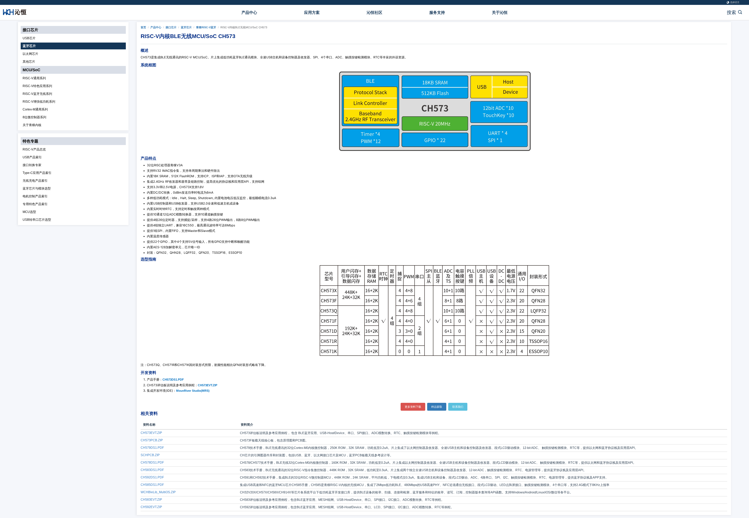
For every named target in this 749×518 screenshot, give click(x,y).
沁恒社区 (374, 12)
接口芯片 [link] (171, 27)
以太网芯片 (30, 53)
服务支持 (437, 12)
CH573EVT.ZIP (207, 385)
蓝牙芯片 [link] (186, 27)
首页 (143, 27)
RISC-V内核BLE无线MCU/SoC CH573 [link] (243, 27)
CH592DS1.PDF (152, 477)
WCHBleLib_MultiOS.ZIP (158, 492)
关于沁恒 (500, 12)
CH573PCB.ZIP (152, 440)
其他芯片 (29, 61)
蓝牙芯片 (29, 46)
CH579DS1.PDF (152, 447)
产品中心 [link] (155, 27)
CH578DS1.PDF (152, 462)
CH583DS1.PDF (152, 470)
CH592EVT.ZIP (151, 507)
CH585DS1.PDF (152, 484)
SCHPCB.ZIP (150, 455)
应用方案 (312, 12)
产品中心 (249, 12)
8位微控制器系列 (34, 117)
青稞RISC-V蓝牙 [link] (206, 27)
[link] (143, 27)
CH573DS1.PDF (173, 379)
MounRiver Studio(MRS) (192, 390)
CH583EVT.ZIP (151, 499)
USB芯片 (29, 38)
